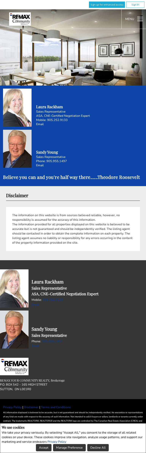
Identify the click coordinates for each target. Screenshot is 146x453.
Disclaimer (31, 407)
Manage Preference (69, 448)
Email (40, 124)
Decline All (98, 448)
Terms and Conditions (56, 407)
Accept (43, 448)
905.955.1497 (56, 161)
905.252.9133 (57, 120)
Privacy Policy (57, 442)
